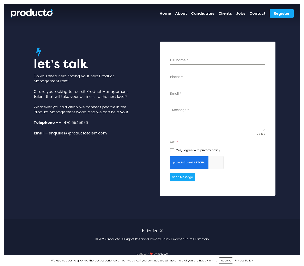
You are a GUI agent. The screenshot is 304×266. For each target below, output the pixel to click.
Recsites (162, 253)
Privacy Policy (160, 239)
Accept (226, 260)
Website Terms (183, 239)
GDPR (174, 142)
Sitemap (202, 239)
